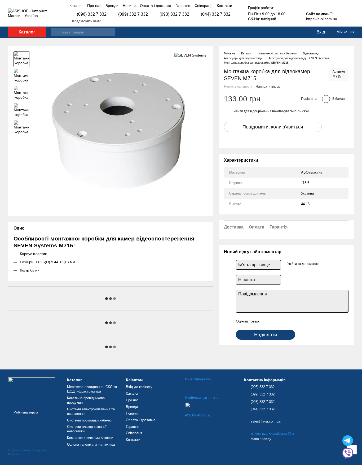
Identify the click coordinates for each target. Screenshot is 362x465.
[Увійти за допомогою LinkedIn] (333, 264)
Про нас (94, 5)
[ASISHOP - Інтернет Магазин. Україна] (31, 390)
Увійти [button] (238, 111)
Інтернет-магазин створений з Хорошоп (28, 452)
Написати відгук (268, 86)
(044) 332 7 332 (216, 14)
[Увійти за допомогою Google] (324, 264)
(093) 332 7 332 (174, 14)
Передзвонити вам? (85, 21)
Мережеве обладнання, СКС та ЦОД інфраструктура (92, 389)
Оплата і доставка (155, 5)
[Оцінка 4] (293, 321)
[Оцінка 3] (284, 321)
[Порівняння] (290, 32)
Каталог (76, 5)
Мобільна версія (25, 412)
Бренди (111, 5)
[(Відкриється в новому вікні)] (196, 405)
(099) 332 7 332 (133, 14)
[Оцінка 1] (267, 321)
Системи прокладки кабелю (89, 420)
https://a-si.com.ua (321, 19)
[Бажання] (301, 32)
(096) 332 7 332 (92, 14)
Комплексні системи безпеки (90, 438)
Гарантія (182, 5)
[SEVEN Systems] (190, 55)
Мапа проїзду (261, 439)
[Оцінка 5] (301, 321)
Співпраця (204, 5)
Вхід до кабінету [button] (139, 387)
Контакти (224, 5)
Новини (129, 5)
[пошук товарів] (55, 32)
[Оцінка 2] (276, 321)
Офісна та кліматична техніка (91, 444)
